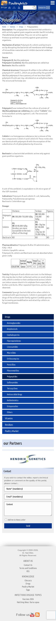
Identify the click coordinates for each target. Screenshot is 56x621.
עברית (4, 7)
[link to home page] (14, 3)
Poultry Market (28, 586)
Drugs (21, 27)
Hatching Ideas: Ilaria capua (28, 602)
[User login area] (19, 8)
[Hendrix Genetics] (28, 458)
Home (4, 27)
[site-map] (14, 8)
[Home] (9, 8)
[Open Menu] (53, 3)
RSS (28, 571)
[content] (28, 509)
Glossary (28, 580)
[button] (34, 8)
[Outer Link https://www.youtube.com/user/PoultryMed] (32, 614)
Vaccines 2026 (28, 599)
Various (12, 27)
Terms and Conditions (28, 568)
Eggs (28, 590)
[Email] (28, 496)
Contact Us (42, 8)
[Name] (28, 488)
